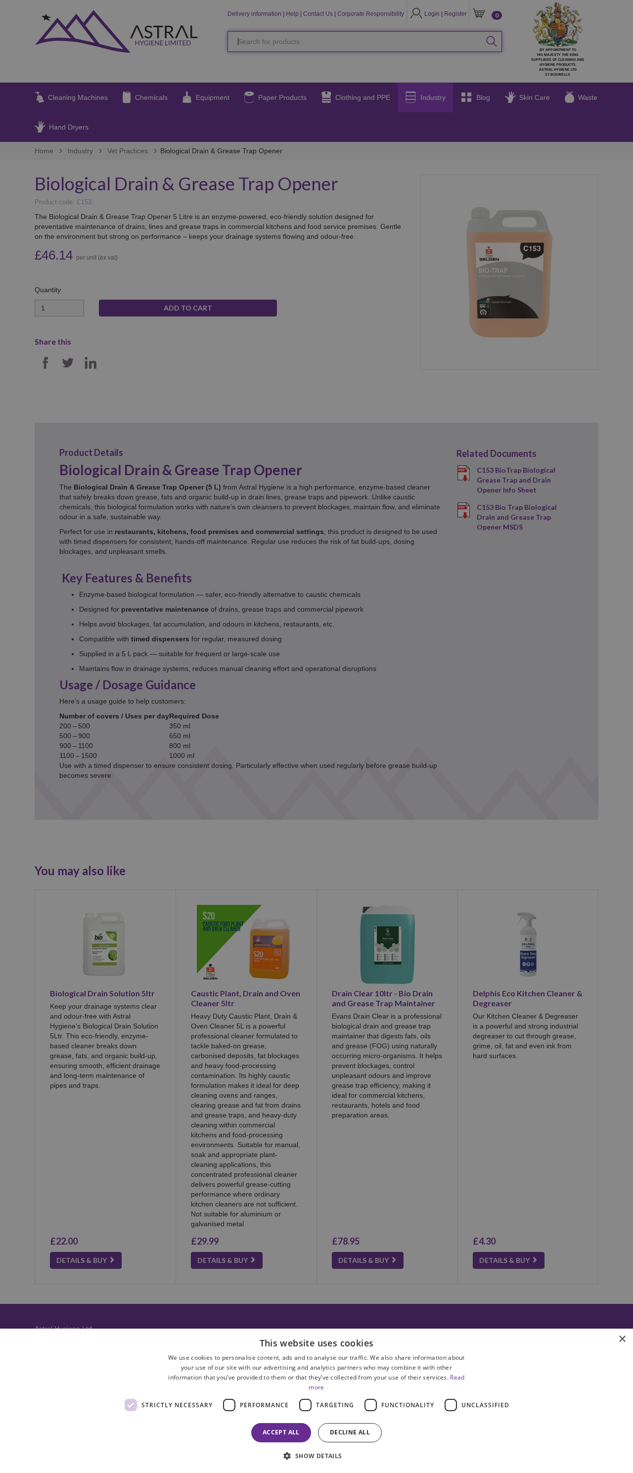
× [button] (622, 1339)
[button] (316, 1455)
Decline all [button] (350, 1432)
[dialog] (316, 1401)
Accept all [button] (281, 1432)
